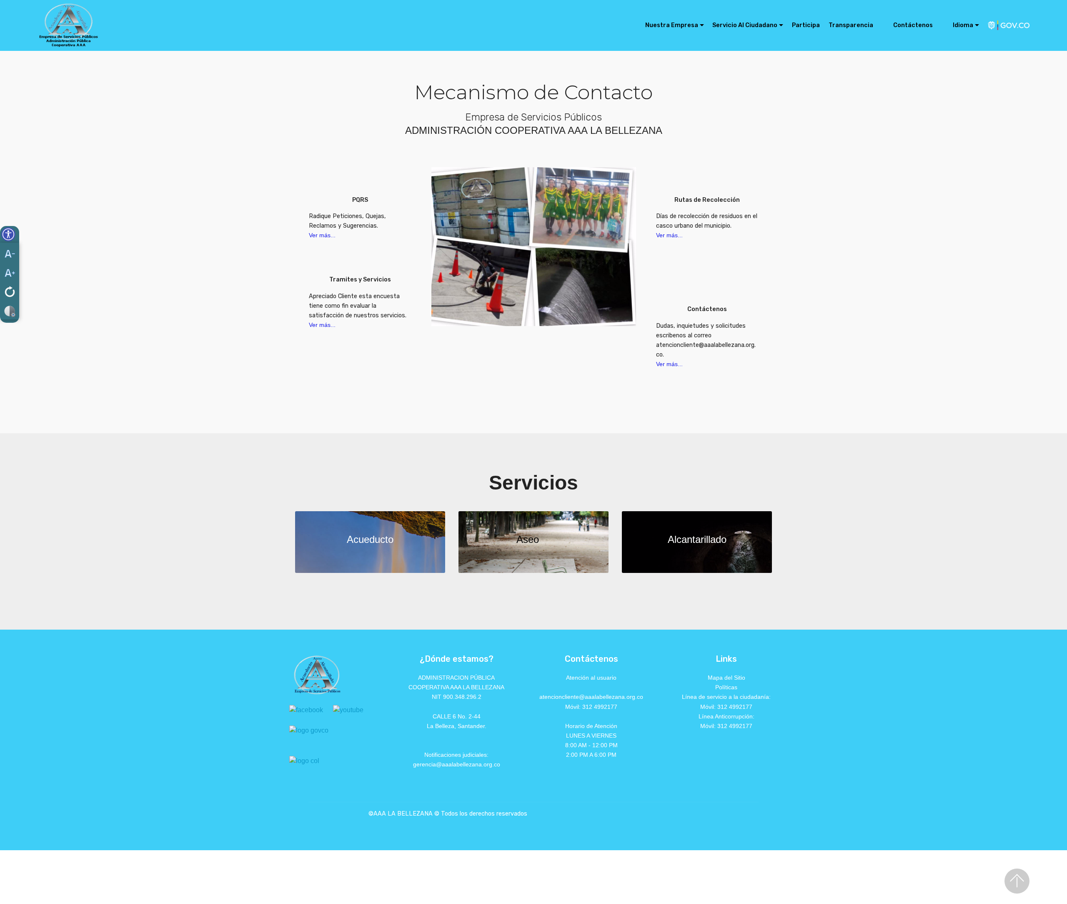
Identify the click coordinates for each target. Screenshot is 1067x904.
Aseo (527, 539)
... (333, 235)
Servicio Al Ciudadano (744, 25)
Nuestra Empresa (671, 25)
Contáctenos (913, 25)
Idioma (963, 25)
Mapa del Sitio (726, 677)
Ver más (320, 235)
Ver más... (322, 324)
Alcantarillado (697, 539)
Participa (806, 25)
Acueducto (370, 539)
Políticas (726, 687)
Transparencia (851, 25)
